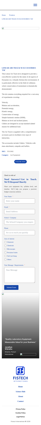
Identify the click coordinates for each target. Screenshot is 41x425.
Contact (20, 401)
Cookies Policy (20, 413)
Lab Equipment (15, 155)
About (20, 396)
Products (12, 15)
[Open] (35, 5)
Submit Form (11, 287)
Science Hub (20, 392)
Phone (6, 228)
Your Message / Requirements (13, 265)
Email (6, 207)
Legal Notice (20, 417)
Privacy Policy (20, 409)
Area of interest (9, 239)
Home (4, 15)
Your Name (8, 196)
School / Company (10, 218)
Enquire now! (20, 161)
